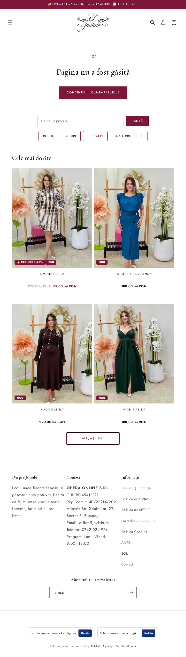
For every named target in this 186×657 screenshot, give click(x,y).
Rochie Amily (52, 409)
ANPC (126, 542)
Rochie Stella (52, 274)
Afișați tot (93, 438)
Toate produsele (129, 136)
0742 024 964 (95, 529)
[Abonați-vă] (131, 592)
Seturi (70, 136)
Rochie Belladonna (134, 274)
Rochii (48, 136)
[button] (10, 22)
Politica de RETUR (135, 509)
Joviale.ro (68, 646)
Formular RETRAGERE (138, 520)
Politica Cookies (134, 531)
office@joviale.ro (94, 522)
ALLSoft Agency (102, 646)
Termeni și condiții (136, 488)
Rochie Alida (134, 409)
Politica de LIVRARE (137, 498)
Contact (127, 564)
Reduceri (95, 136)
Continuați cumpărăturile (93, 92)
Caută (137, 121)
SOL (124, 553)
